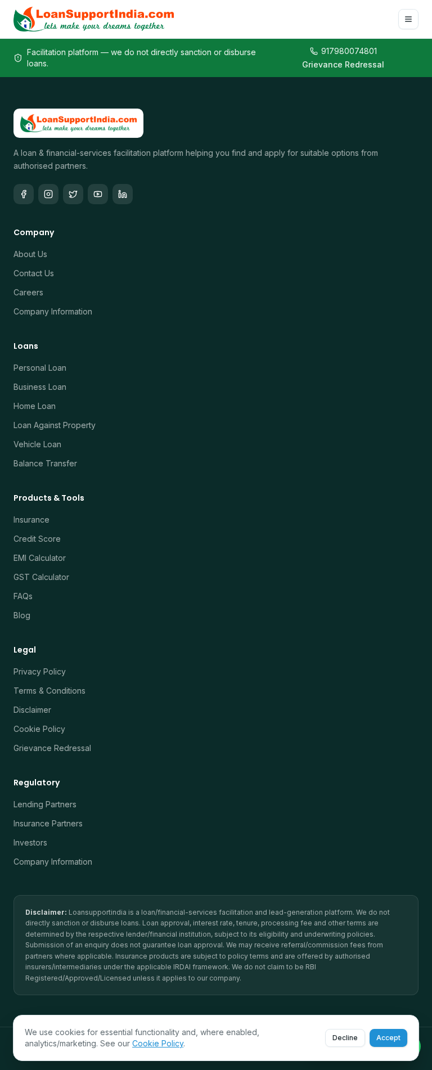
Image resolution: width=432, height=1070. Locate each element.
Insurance (32, 519)
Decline (345, 1037)
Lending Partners (45, 804)
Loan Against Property (55, 425)
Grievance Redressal (343, 64)
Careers (28, 292)
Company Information (53, 311)
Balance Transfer (45, 463)
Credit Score (37, 538)
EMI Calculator (40, 558)
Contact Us (34, 273)
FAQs (23, 596)
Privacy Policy (40, 671)
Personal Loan (40, 367)
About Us (30, 254)
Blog (22, 615)
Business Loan (40, 387)
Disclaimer (32, 709)
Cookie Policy (39, 729)
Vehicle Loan (37, 444)
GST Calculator (41, 577)
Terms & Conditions (50, 690)
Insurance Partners (48, 823)
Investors (30, 842)
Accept (388, 1037)
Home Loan (35, 406)
